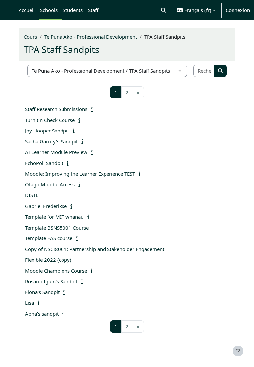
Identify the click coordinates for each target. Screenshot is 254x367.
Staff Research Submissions (56, 109)
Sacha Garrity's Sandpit (51, 141)
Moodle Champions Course (56, 270)
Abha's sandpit (42, 313)
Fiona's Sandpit (42, 292)
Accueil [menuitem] (27, 10)
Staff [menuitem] (93, 10)
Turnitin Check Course (50, 120)
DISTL (31, 195)
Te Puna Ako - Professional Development (90, 36)
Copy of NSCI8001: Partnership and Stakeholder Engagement (94, 249)
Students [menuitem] (73, 10)
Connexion (238, 10)
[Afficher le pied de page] (238, 351)
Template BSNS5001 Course (57, 227)
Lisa (29, 302)
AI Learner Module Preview (56, 152)
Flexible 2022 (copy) (48, 259)
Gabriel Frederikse (46, 206)
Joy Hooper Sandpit (47, 130)
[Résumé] (93, 109)
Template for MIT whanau (54, 216)
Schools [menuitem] (49, 10)
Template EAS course (48, 238)
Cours (30, 36)
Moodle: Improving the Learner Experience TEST (80, 173)
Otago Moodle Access (50, 184)
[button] (164, 10)
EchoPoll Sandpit (44, 163)
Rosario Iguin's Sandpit (51, 281)
